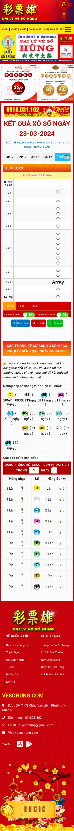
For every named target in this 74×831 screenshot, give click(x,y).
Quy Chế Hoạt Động (52, 667)
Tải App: (8, 744)
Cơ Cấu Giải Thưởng (52, 652)
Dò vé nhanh (23, 323)
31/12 (48, 157)
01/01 (61, 157)
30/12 (35, 157)
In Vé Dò (41, 323)
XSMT (23, 29)
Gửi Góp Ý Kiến (15, 659)
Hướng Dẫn (12, 674)
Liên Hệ (10, 681)
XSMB (14, 29)
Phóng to (57, 323)
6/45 (31, 29)
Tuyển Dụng (13, 652)
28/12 (9, 157)
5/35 (45, 29)
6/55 (38, 29)
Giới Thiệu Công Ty (17, 645)
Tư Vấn (10, 667)
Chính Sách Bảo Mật (53, 674)
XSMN (5, 29)
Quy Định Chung (50, 659)
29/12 (22, 157)
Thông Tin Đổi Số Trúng (55, 645)
